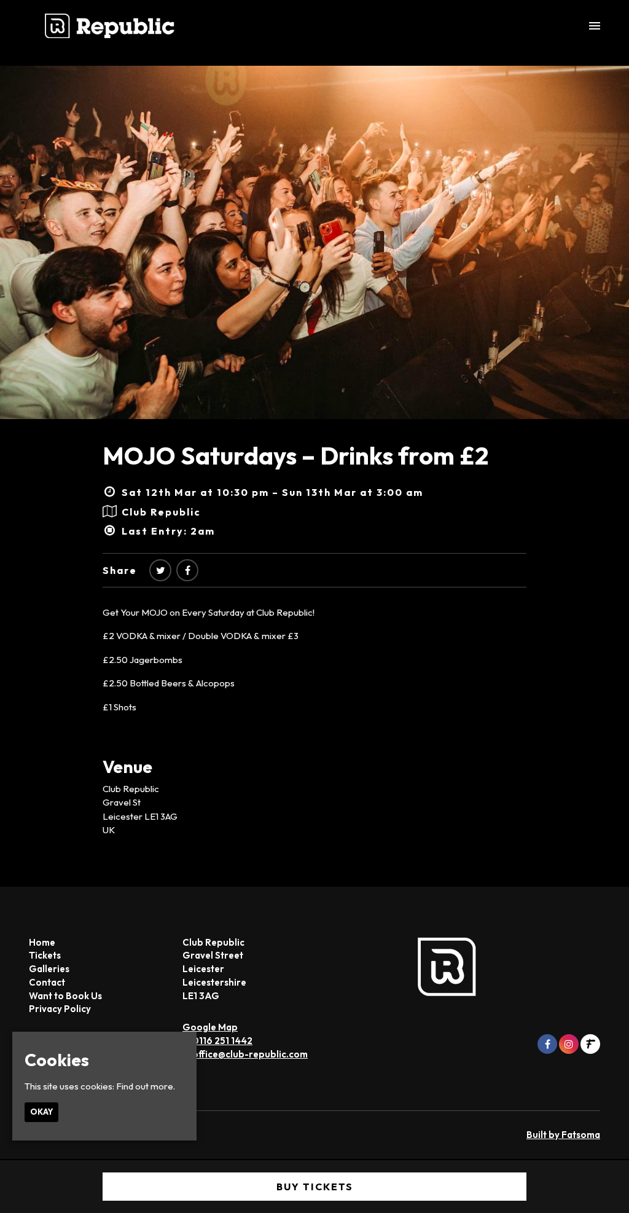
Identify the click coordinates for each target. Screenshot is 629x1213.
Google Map (210, 1027)
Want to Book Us (65, 996)
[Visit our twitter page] (160, 570)
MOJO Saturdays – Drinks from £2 (295, 455)
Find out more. (145, 1086)
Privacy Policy (60, 1009)
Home (42, 942)
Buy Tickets (314, 1186)
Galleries (49, 969)
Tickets (45, 955)
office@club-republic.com (250, 1054)
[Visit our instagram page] (569, 1044)
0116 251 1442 (222, 1040)
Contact (47, 982)
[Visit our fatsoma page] (590, 1044)
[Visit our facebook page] (187, 570)
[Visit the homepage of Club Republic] (109, 26)
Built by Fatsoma (563, 1134)
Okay (41, 1112)
